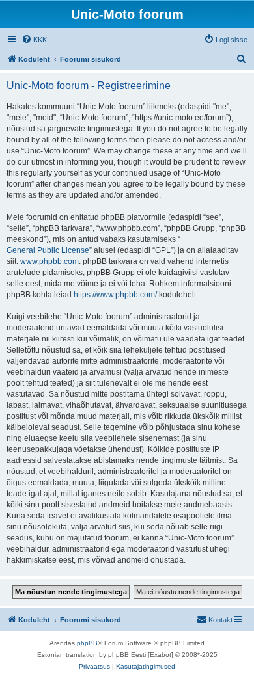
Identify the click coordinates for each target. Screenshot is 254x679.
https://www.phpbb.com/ (115, 294)
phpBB (87, 642)
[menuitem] (34, 39)
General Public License (48, 250)
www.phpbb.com (49, 261)
